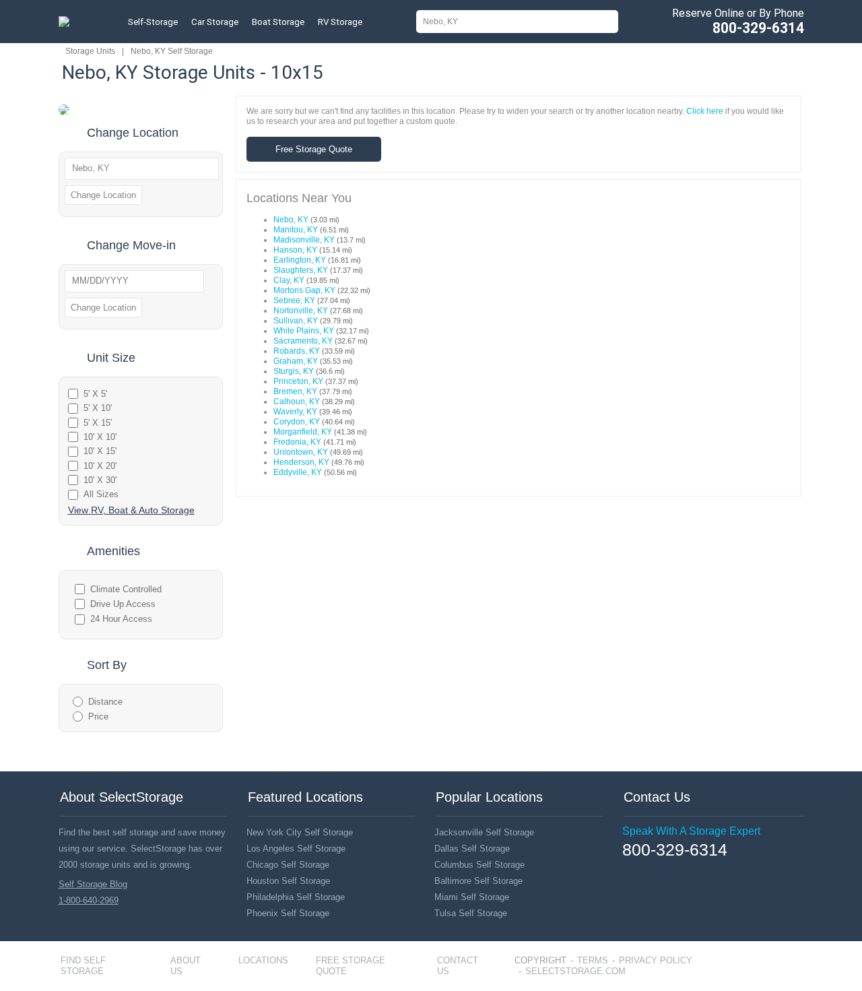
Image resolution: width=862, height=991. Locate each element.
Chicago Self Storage (287, 865)
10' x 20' (100, 466)
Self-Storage (153, 22)
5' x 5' (95, 394)
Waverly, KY (295, 411)
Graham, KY (295, 361)
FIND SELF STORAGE (83, 965)
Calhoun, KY (296, 401)
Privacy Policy (655, 960)
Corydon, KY (296, 421)
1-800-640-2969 (89, 900)
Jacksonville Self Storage (484, 832)
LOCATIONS (263, 960)
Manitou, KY (295, 229)
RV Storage (340, 22)
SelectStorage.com (575, 971)
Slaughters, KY (300, 270)
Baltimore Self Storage (478, 881)
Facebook (627, 869)
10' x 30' (100, 480)
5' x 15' (98, 423)
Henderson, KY (301, 462)
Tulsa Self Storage (470, 913)
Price (98, 716)
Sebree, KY (294, 300)
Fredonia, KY (297, 442)
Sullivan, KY (295, 320)
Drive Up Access (123, 604)
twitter (647, 870)
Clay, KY (288, 280)
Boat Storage (278, 22)
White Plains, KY (303, 330)
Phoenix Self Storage (287, 913)
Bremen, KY (295, 391)
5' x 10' (98, 408)
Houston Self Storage (288, 881)
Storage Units (90, 51)
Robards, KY (296, 351)
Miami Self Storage (471, 897)
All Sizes (101, 494)
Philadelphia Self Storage (295, 897)
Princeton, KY (298, 381)
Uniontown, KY (300, 452)
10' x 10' (100, 437)
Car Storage (214, 22)
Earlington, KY (299, 260)
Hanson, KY (295, 250)
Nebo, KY (290, 219)
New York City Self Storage (299, 832)
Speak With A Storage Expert (691, 831)
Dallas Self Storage (472, 848)
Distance (105, 702)
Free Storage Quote (313, 149)
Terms (592, 960)
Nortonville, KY (300, 310)
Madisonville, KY (304, 240)
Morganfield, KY (302, 432)
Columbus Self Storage (479, 865)
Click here (704, 111)
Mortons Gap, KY (304, 290)
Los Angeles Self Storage (295, 848)
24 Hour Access (121, 619)
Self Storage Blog (93, 884)
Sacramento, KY (303, 341)
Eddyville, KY (297, 472)
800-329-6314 (758, 28)
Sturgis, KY (293, 371)
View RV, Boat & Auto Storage (131, 510)
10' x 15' (100, 451)
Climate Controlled (126, 589)
